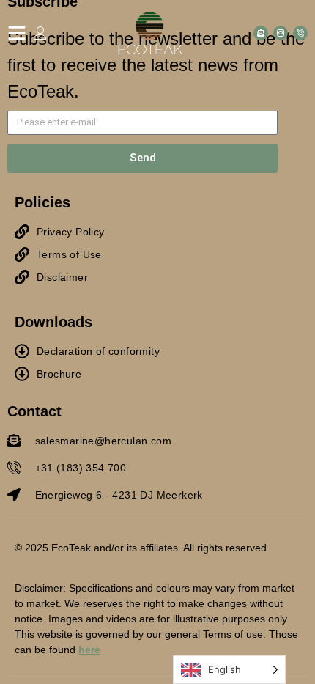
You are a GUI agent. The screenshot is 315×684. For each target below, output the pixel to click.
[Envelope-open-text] (260, 33)
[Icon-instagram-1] (280, 33)
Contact (34, 411)
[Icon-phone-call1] (300, 33)
